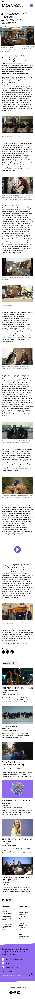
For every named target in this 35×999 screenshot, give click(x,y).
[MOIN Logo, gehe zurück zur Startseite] (16, 5)
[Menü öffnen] (31, 5)
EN (3, 1)
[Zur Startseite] (17, 900)
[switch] (12, 959)
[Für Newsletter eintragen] (30, 974)
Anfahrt (4, 919)
